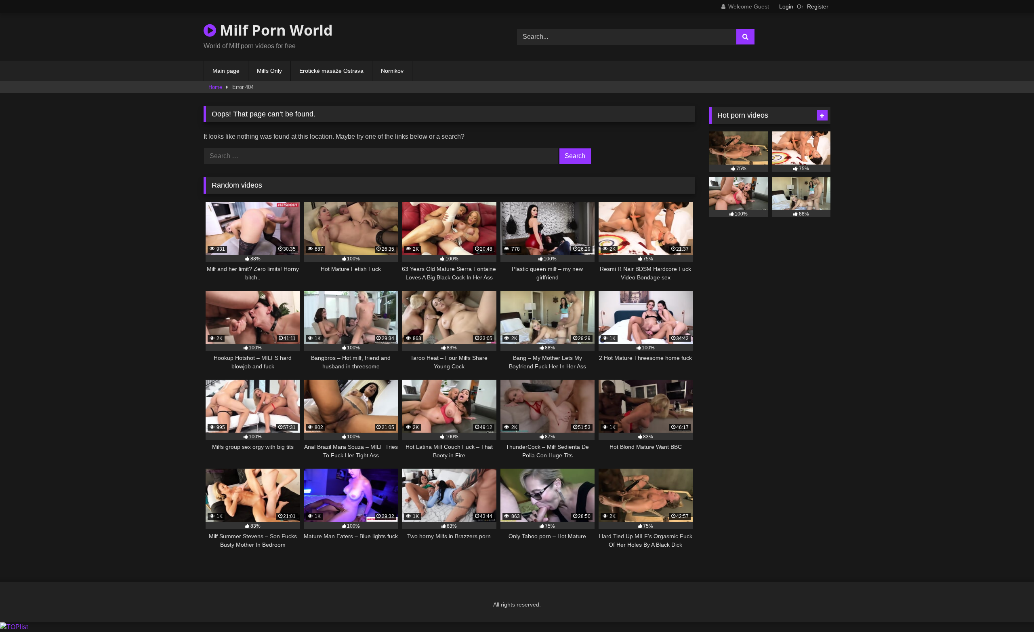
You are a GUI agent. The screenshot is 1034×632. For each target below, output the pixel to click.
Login (786, 6)
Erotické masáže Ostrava (331, 71)
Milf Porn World (274, 30)
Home (215, 87)
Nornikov (392, 71)
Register (817, 6)
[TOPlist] (14, 627)
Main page (226, 71)
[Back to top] (1009, 608)
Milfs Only (269, 71)
